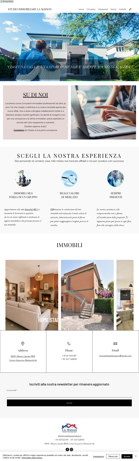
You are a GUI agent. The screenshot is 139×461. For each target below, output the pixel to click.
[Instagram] (71, 449)
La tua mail (11, 390)
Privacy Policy (8, 1)
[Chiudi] (135, 456)
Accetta (127, 456)
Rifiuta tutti (113, 456)
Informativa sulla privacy (32, 457)
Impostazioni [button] (98, 456)
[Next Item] (125, 295)
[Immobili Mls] (130, 9)
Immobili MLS (31, 209)
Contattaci (19, 130)
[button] (35, 94)
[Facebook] (67, 449)
